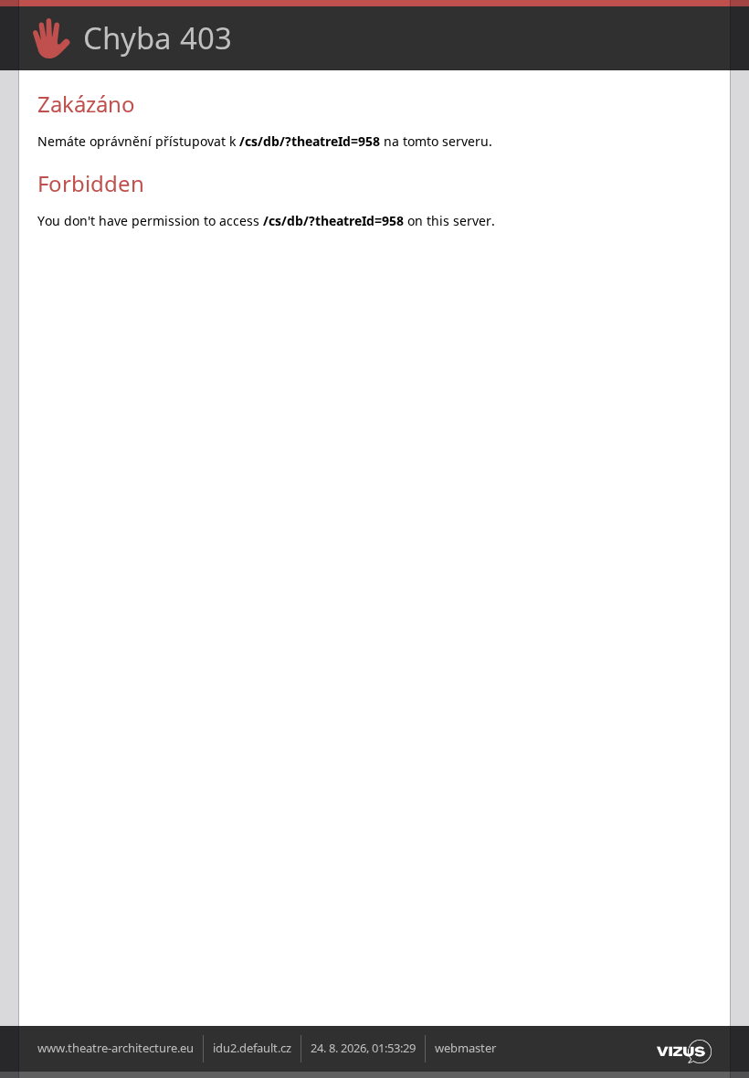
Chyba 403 (157, 37)
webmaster (465, 1048)
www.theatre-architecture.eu (115, 1048)
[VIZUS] (684, 1064)
